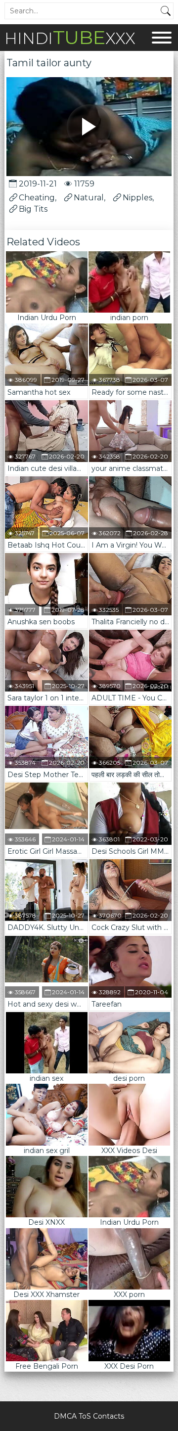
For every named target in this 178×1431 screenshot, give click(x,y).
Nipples (137, 197)
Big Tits (33, 209)
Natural (89, 197)
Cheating (37, 197)
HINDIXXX (69, 37)
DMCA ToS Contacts (89, 1416)
